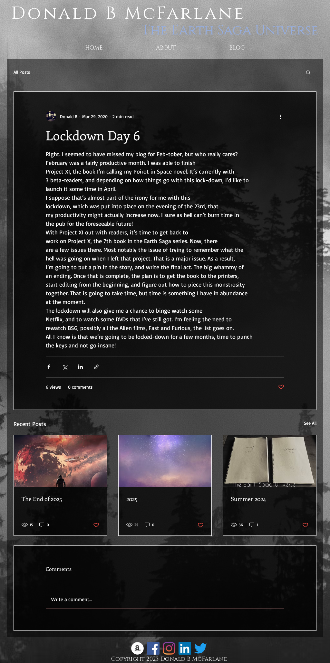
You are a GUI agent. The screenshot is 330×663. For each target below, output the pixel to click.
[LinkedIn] (185, 648)
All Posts (22, 72)
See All (310, 423)
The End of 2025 (42, 499)
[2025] (165, 461)
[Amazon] (137, 648)
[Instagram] (169, 648)
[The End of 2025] (60, 461)
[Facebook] (153, 648)
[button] (308, 72)
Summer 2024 (248, 499)
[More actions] (280, 116)
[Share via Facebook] (49, 367)
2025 (132, 499)
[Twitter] (200, 648)
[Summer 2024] (269, 461)
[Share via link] (96, 367)
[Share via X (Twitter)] (65, 367)
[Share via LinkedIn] (80, 367)
